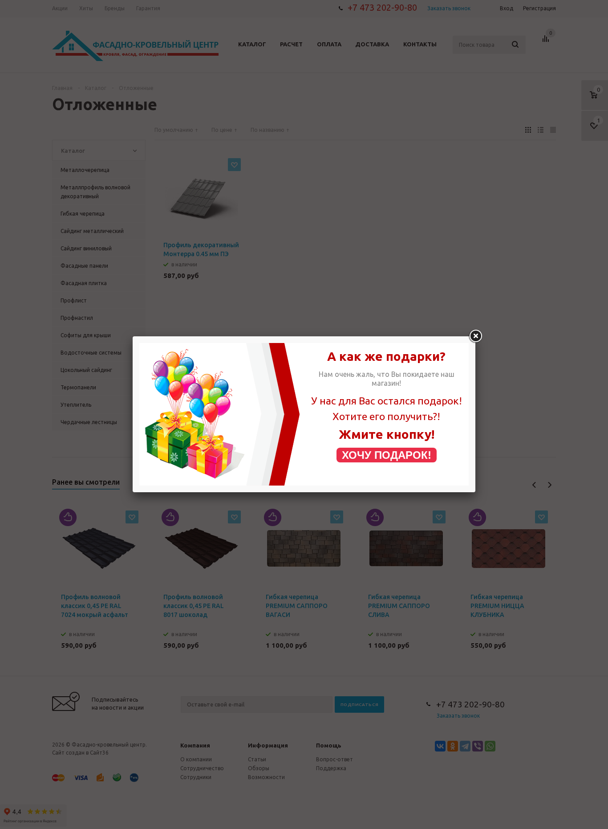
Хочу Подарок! (386, 455)
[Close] (475, 336)
